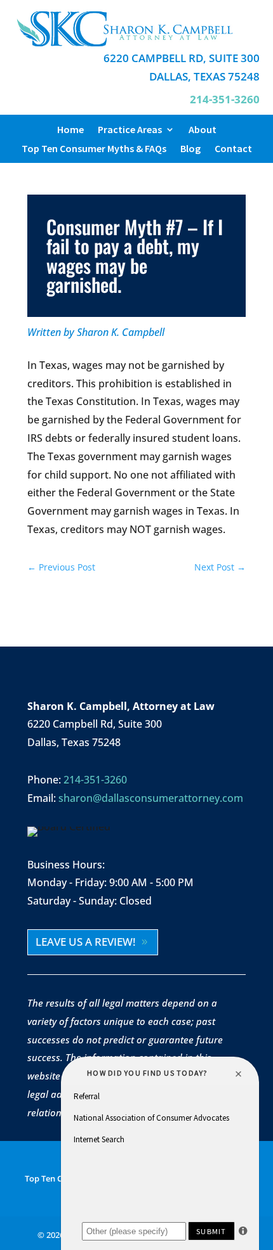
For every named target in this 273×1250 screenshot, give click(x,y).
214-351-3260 (95, 780)
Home (70, 130)
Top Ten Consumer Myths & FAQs (94, 149)
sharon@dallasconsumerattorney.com (150, 798)
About (202, 130)
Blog (190, 149)
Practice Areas (130, 130)
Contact (233, 149)
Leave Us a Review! (86, 941)
